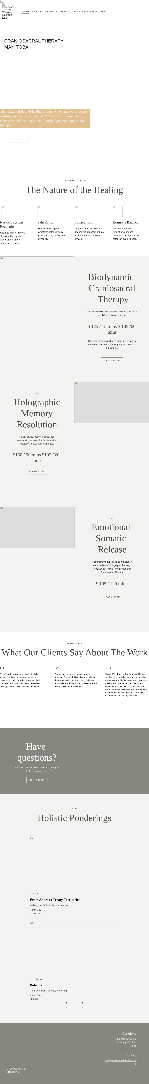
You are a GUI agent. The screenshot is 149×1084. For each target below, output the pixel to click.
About (34, 11)
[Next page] (82, 1003)
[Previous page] (66, 1003)
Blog (103, 11)
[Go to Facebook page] (67, 106)
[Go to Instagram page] (76, 106)
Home (25, 11)
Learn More (18, 139)
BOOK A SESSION (84, 11)
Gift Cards (66, 11)
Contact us (37, 780)
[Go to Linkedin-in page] (83, 106)
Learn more (112, 360)
